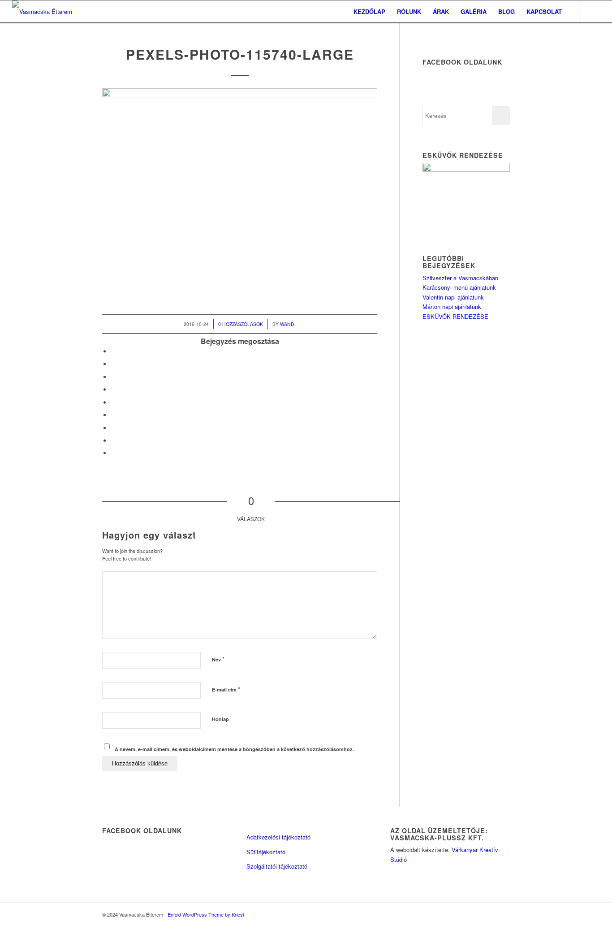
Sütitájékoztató (265, 852)
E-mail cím (226, 689)
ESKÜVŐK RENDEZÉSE (455, 316)
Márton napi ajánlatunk (451, 306)
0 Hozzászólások (240, 324)
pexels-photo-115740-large (240, 54)
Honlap (220, 719)
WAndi (288, 324)
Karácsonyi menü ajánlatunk (459, 287)
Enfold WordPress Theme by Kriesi (206, 914)
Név (218, 659)
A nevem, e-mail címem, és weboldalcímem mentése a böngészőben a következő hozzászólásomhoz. (234, 749)
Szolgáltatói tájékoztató (276, 866)
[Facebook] (593, 11)
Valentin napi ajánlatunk (453, 297)
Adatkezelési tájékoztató (278, 837)
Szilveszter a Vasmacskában (460, 278)
